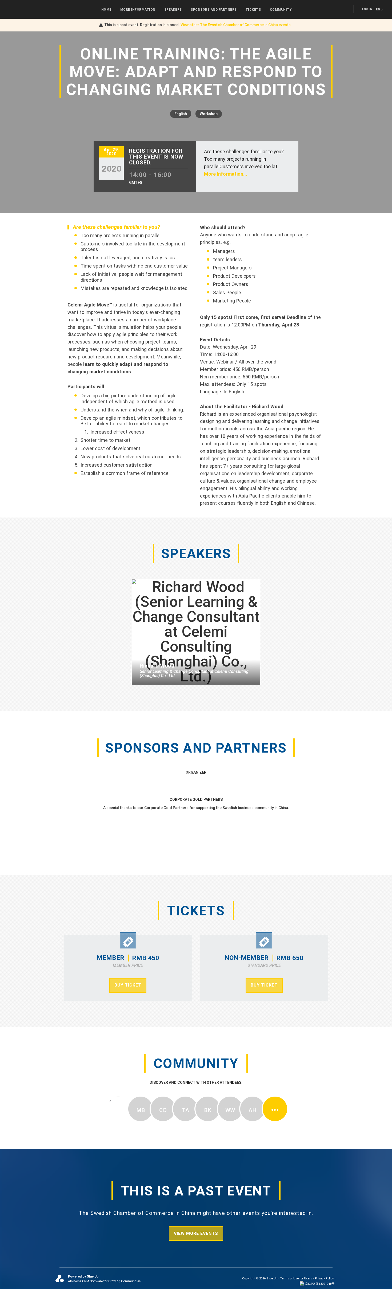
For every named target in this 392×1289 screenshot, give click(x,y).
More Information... (225, 174)
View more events (196, 1233)
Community (281, 9)
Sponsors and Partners (214, 9)
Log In (367, 9)
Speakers (173, 9)
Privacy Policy (324, 1278)
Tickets (253, 9)
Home (106, 9)
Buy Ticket (127, 985)
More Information (137, 9)
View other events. (236, 25)
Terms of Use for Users (296, 1278)
